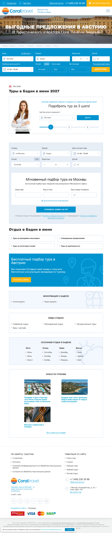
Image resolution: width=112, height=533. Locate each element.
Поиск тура (71, 458)
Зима (61, 348)
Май (79, 360)
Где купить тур (75, 492)
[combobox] (23, 54)
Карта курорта (50, 302)
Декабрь (64, 352)
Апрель (80, 356)
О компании (17, 458)
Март (80, 352)
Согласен (70, 529)
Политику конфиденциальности (53, 216)
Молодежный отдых (54, 324)
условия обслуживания (85, 523)
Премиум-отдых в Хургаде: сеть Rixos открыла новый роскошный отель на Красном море (37, 401)
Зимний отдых (72, 470)
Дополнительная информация (56, 201)
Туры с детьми (19, 328)
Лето (28, 348)
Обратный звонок (77, 482)
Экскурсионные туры (86, 324)
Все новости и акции (56, 433)
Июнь (29, 352)
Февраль (64, 360)
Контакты (16, 462)
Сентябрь (48, 352)
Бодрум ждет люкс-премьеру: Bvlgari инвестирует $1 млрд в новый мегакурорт (74, 400)
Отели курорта (19, 302)
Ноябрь (47, 360)
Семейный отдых (20, 324)
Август (30, 360)
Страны (70, 462)
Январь (64, 356)
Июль (29, 356)
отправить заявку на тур (56, 210)
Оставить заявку (21, 280)
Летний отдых (72, 474)
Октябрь (47, 356)
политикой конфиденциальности (51, 529)
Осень (45, 348)
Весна (79, 348)
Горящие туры (72, 466)
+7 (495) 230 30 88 (75, 3)
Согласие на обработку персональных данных (31, 472)
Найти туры (101, 69)
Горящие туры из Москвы (21, 487)
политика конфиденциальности (63, 523)
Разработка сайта (18, 508)
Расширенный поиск (101, 64)
